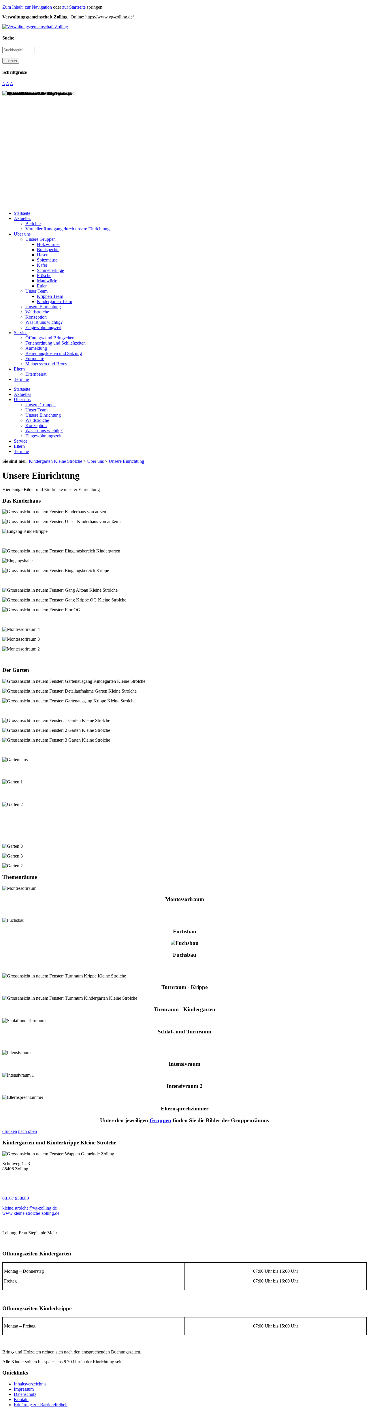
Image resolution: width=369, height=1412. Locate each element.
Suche (8, 37)
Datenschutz (25, 1394)
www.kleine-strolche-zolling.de (30, 1213)
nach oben (27, 1131)
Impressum (24, 1389)
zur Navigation (38, 7)
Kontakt (21, 1399)
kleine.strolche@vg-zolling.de (29, 1208)
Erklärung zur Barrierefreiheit (40, 1404)
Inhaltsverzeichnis (30, 1383)
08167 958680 (15, 1198)
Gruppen (160, 1120)
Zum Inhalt (12, 7)
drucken (9, 1131)
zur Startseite (74, 7)
